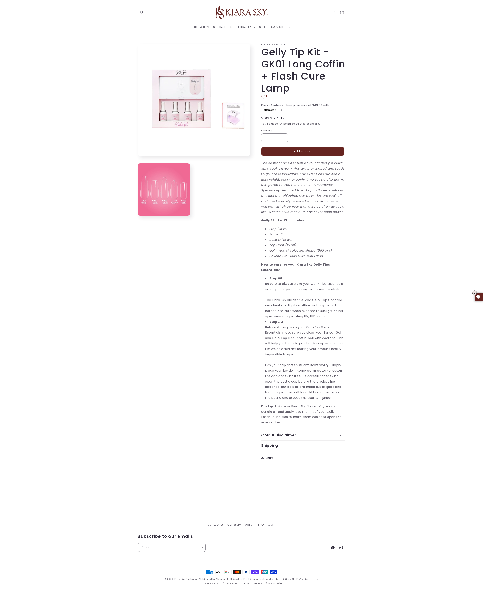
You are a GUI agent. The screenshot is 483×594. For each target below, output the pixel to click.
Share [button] (270, 458)
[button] (142, 12)
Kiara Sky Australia (185, 579)
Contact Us (216, 525)
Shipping (285, 123)
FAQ (261, 525)
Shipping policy (274, 582)
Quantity (266, 130)
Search (250, 525)
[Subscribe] (201, 547)
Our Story (234, 525)
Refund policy (211, 582)
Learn (271, 525)
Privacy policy (231, 582)
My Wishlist (479, 297)
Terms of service (252, 582)
